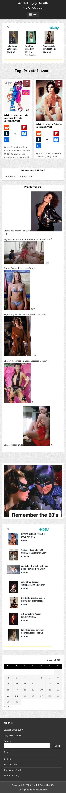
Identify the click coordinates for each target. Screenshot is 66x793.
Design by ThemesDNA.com (33, 789)
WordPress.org (11, 775)
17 (17, 689)
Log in (7, 759)
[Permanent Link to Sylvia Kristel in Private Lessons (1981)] (49, 100)
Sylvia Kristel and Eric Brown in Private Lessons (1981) (16, 118)
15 (58, 683)
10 (16, 683)
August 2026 (10, 730)
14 (50, 683)
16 (8, 689)
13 (41, 683)
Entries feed (10, 764)
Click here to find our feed (18, 176)
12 (33, 683)
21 (50, 689)
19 (33, 689)
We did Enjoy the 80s (32, 3)
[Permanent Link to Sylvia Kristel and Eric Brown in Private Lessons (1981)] (17, 96)
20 (41, 689)
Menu (35, 14)
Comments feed (12, 770)
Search (7, 741)
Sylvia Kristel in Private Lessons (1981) (49, 125)
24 (16, 696)
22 (58, 689)
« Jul (6, 706)
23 (8, 696)
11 (25, 683)
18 (25, 689)
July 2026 (9, 735)
